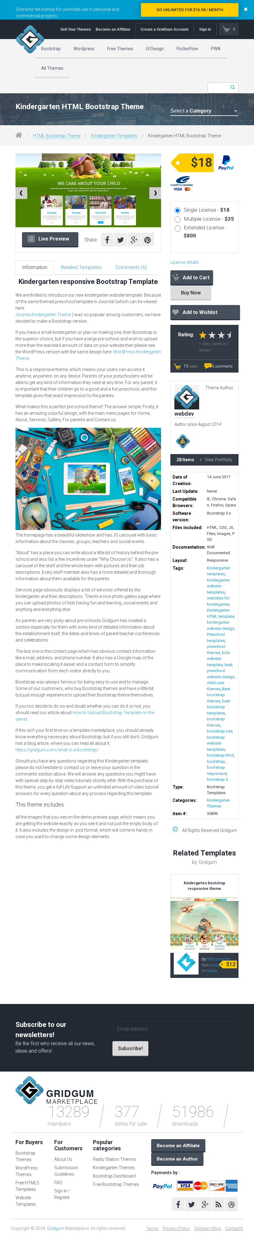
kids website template (218, 658)
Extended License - (205, 231)
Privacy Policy (176, 1228)
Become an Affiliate (113, 29)
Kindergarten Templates (114, 135)
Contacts (234, 1228)
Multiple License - (209, 219)
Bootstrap (51, 48)
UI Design (155, 48)
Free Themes (120, 48)
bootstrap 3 (217, 779)
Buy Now (191, 293)
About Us (63, 1159)
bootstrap (216, 761)
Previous (21, 193)
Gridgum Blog (207, 1228)
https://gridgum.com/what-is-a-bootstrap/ (57, 749)
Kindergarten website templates (218, 586)
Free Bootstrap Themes (116, 1184)
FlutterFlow (187, 48)
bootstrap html (220, 755)
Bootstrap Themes (25, 1156)
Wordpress (83, 48)
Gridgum (55, 1228)
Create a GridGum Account (164, 29)
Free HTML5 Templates (27, 1186)
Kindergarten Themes (114, 1167)
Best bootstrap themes (218, 695)
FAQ (58, 1182)
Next (155, 193)
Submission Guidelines (66, 1171)
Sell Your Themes (75, 29)
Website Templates (25, 1201)
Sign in (205, 29)
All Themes (52, 68)
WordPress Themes (26, 1171)
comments (222, 366)
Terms (152, 1228)
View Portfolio (218, 459)
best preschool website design (220, 670)
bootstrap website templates (216, 743)
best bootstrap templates (218, 707)
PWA (216, 48)
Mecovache (218, 959)
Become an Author (177, 1159)
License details (184, 262)
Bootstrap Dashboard (114, 1176)
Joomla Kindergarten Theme (43, 314)
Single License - (207, 210)
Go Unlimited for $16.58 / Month (189, 9)
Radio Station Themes (114, 1159)
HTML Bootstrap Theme (56, 135)
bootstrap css (219, 731)
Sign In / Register (62, 1194)
